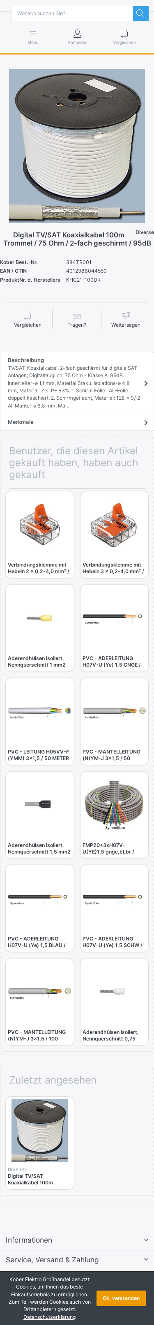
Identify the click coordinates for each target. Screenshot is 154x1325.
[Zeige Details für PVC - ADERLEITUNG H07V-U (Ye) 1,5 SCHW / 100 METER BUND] (115, 899)
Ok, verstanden (121, 1298)
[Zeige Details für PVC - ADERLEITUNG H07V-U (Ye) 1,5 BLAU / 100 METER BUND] (40, 899)
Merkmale (21, 422)
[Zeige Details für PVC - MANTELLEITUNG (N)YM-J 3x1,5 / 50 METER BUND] (115, 712)
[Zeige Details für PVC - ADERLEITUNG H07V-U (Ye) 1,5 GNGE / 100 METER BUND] (115, 619)
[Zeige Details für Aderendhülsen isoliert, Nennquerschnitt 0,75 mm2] (115, 992)
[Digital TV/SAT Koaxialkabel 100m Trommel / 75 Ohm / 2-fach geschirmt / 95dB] (77, 146)
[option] (77, 146)
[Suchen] (141, 13)
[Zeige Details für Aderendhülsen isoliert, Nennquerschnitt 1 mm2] (40, 619)
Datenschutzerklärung (49, 1317)
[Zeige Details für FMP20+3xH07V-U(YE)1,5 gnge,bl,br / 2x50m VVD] (115, 806)
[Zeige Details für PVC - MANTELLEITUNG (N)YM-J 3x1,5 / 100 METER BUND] (40, 992)
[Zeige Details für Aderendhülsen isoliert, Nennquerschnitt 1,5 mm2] (40, 806)
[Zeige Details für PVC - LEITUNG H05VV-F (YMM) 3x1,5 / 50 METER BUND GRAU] (40, 712)
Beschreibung (74, 383)
